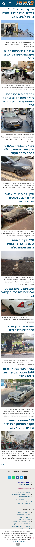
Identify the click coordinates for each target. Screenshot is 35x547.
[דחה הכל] (32, 538)
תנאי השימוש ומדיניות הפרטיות (17, 541)
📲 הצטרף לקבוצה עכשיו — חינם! (17, 285)
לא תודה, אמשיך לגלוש (17, 289)
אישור (18, 544)
